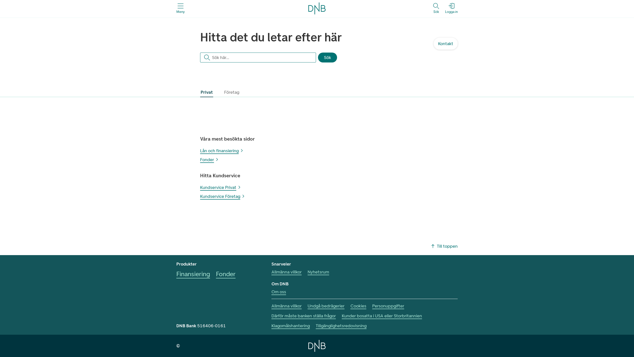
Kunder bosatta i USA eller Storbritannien (382, 316)
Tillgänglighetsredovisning (341, 325)
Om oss (278, 292)
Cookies (358, 306)
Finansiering (193, 274)
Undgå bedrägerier (326, 306)
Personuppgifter (388, 306)
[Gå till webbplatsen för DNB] (317, 346)
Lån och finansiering (219, 150)
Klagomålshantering (290, 325)
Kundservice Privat (218, 187)
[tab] (206, 92)
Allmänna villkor (286, 272)
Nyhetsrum (318, 272)
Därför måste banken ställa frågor (303, 316)
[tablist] (221, 92)
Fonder (207, 159)
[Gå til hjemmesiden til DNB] (317, 8)
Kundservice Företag (220, 196)
